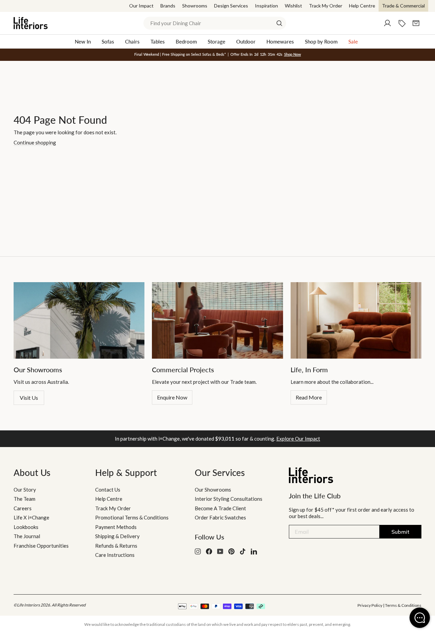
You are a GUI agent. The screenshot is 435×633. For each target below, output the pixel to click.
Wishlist (293, 5)
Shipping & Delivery (117, 536)
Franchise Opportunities (41, 546)
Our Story (25, 489)
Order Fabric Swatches (220, 517)
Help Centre (362, 5)
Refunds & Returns (116, 546)
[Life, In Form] (356, 320)
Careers (23, 508)
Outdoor (246, 41)
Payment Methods (116, 527)
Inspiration (266, 5)
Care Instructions (115, 555)
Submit (401, 531)
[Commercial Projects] (217, 320)
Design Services (231, 5)
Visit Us (29, 397)
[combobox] (214, 23)
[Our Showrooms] (79, 320)
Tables (158, 41)
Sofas (108, 41)
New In (83, 41)
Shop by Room (321, 41)
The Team (24, 499)
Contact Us (107, 489)
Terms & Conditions (403, 605)
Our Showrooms (213, 489)
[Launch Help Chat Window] (419, 617)
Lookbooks (26, 527)
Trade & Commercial (403, 5)
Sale (353, 41)
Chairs (132, 41)
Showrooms (194, 5)
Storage (216, 41)
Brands (167, 5)
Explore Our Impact (298, 438)
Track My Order (325, 5)
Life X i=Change (31, 517)
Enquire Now (172, 397)
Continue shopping (35, 142)
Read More (309, 397)
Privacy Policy (370, 605)
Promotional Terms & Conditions (132, 517)
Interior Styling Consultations (228, 499)
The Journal (27, 536)
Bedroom (186, 41)
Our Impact (141, 5)
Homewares (280, 41)
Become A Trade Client (220, 508)
